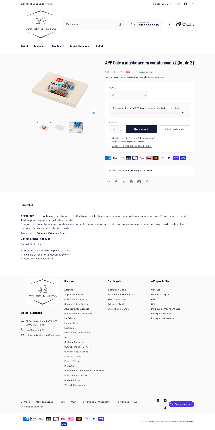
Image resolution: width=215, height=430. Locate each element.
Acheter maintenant (174, 129)
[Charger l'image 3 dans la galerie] (76, 127)
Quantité (113, 122)
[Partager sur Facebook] (116, 181)
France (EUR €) (161, 3)
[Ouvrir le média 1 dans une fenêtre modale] (60, 89)
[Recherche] (119, 24)
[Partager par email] (139, 182)
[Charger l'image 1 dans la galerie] (44, 127)
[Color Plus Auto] (42, 304)
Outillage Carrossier (141, 170)
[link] (36, 4)
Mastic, (127, 170)
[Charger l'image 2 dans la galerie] (60, 127)
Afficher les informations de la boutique (132, 146)
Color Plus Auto (153, 422)
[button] (185, 24)
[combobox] (93, 24)
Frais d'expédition (127, 77)
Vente (112, 87)
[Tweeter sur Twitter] (123, 181)
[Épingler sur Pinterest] (131, 181)
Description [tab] (27, 204)
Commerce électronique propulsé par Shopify (177, 422)
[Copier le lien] (147, 181)
